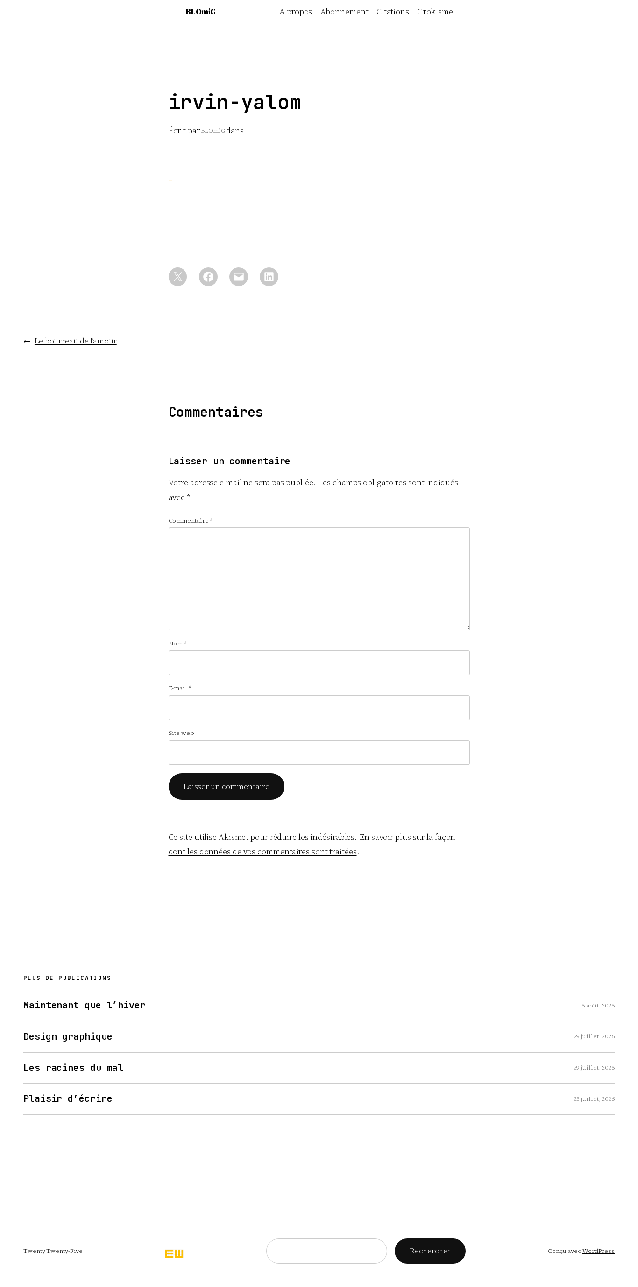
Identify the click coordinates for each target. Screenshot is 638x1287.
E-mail (180, 688)
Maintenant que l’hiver (84, 1005)
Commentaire (191, 521)
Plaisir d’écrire (67, 1099)
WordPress (598, 1251)
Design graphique (67, 1036)
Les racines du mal (73, 1068)
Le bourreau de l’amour (76, 341)
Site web (181, 733)
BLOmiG (200, 11)
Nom (178, 643)
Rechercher (430, 1250)
